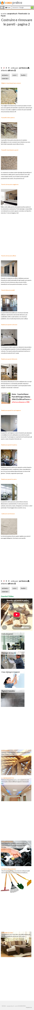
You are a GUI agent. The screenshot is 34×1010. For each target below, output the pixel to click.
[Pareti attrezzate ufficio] (9, 268)
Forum (8, 7)
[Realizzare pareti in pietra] (9, 457)
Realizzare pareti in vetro (9, 479)
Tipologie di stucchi (8, 653)
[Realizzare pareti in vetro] (9, 492)
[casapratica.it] (11, 3)
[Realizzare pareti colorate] (9, 337)
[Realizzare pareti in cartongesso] (9, 423)
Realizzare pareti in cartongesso (11, 410)
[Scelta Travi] (16, 762)
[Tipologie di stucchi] (12, 660)
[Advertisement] (17, 44)
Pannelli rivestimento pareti (9, 150)
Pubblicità (29, 1007)
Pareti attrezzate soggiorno (9, 184)
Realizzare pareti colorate (9, 324)
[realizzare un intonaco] (9, 526)
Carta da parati (7, 634)
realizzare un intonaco (8, 513)
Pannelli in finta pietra (8, 117)
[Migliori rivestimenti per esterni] (9, 96)
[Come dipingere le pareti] (12, 679)
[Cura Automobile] (16, 853)
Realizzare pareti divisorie (9, 359)
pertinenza (23, 68)
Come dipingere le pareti (10, 672)
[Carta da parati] (12, 641)
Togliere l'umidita (8, 691)
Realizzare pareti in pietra (9, 445)
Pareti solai (22, 14)
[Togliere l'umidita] (12, 698)
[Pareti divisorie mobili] (9, 303)
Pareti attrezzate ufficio (8, 255)
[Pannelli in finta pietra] (9, 130)
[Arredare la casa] (16, 944)
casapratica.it (12, 14)
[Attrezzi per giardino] (16, 880)
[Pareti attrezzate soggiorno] (9, 197)
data (12, 70)
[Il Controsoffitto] (16, 789)
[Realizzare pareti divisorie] (9, 372)
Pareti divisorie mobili (8, 290)
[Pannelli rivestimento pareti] (9, 163)
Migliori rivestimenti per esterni (11, 83)
